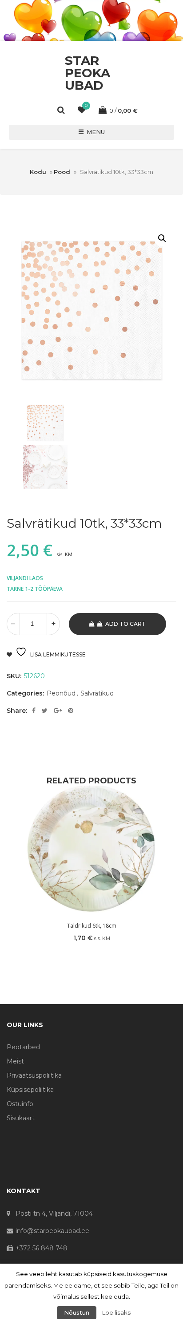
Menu (96, 131)
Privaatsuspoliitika (34, 1075)
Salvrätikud (97, 693)
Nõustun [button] (76, 1312)
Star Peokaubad (87, 72)
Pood (62, 171)
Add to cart (125, 624)
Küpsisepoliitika (30, 1090)
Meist (15, 1061)
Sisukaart (21, 1118)
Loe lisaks (116, 1312)
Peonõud (61, 693)
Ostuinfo (20, 1104)
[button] (162, 238)
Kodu (38, 171)
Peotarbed (23, 1047)
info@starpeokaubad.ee (52, 1231)
